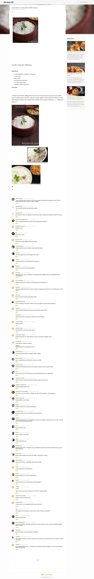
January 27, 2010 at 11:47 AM (23, 425)
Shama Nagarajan (20, 398)
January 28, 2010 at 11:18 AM (26, 530)
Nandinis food (19, 328)
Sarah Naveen (19, 351)
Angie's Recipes (19, 246)
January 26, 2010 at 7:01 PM (29, 280)
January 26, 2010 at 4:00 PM (25, 266)
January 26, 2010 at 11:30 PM (28, 358)
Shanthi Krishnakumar (21, 384)
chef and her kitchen (21, 495)
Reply (17, 203)
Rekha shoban (19, 358)
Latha (17, 439)
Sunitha (17, 252)
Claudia (17, 418)
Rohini (17, 404)
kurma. (55, 99)
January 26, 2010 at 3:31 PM (24, 259)
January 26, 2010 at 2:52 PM (25, 252)
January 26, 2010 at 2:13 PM (28, 206)
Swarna (17, 473)
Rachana (18, 266)
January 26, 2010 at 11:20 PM (31, 334)
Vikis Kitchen (19, 460)
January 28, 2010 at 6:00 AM (28, 502)
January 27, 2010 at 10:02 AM (28, 411)
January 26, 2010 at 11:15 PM (28, 321)
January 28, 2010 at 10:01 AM (24, 515)
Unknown (18, 272)
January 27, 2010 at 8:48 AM (24, 404)
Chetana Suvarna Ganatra (22, 391)
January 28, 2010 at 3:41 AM (31, 495)
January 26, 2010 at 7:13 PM (25, 287)
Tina (17, 425)
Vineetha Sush (19, 411)
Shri (17, 509)
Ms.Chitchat (18, 341)
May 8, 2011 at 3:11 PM (23, 544)
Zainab (17, 544)
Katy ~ (17, 515)
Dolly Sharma (19, 445)
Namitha (18, 287)
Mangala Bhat (19, 206)
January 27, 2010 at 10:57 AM (25, 418)
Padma (17, 259)
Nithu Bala (18, 530)
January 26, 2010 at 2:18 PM (22, 232)
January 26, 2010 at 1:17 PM (28, 198)
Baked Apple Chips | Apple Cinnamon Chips (76, 51)
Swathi (17, 486)
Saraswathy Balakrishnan (22, 219)
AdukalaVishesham (20, 301)
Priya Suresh (19, 239)
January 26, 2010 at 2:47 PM (29, 246)
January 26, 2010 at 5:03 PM (26, 272)
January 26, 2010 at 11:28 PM (27, 341)
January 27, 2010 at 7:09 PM (24, 486)
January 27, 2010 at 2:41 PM (23, 466)
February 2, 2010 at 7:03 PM (25, 536)
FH (16, 232)
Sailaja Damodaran (20, 226)
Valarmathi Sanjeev (20, 334)
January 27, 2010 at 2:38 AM (30, 378)
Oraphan (18, 536)
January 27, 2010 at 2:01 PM (27, 453)
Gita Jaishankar (19, 280)
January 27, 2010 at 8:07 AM (30, 398)
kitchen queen (19, 364)
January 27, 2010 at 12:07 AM (23, 371)
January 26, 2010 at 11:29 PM (28, 351)
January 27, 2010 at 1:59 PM (28, 445)
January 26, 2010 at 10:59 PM (26, 308)
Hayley (17, 480)
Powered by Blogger (47, 574)
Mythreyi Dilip (19, 198)
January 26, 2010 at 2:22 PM (27, 239)
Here (16, 101)
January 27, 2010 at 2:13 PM (28, 460)
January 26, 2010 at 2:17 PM (33, 219)
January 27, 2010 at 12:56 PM (24, 439)
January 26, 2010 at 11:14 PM (27, 314)
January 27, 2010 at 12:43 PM (24, 432)
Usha (17, 466)
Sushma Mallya (19, 321)
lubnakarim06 (19, 502)
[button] (12, 12)
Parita (17, 432)
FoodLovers (18, 453)
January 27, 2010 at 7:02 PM (24, 480)
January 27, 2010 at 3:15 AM (34, 391)
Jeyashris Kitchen (20, 378)
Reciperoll (8, 2)
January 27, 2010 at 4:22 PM (25, 473)
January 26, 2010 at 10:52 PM (31, 301)
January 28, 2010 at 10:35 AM (30, 522)
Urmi (17, 371)
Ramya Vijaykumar (20, 522)
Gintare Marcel (50, 577)
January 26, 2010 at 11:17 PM (28, 328)
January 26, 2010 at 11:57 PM (28, 364)
